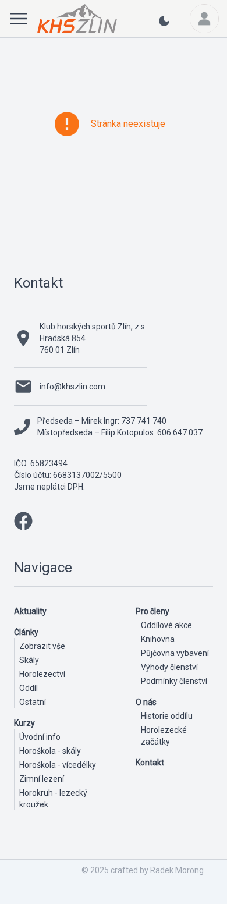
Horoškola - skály (50, 751)
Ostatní (32, 702)
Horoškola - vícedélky (57, 765)
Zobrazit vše (42, 646)
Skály (29, 660)
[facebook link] (23, 521)
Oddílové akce (166, 625)
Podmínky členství (174, 681)
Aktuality (30, 611)
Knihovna (158, 639)
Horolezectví (42, 674)
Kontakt (38, 283)
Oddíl (28, 688)
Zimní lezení (41, 779)
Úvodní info (40, 737)
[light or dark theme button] (164, 25)
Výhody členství (169, 667)
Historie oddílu (167, 716)
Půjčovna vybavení (175, 653)
